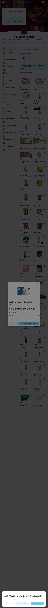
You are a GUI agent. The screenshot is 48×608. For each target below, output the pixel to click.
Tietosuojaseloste (35, 599)
